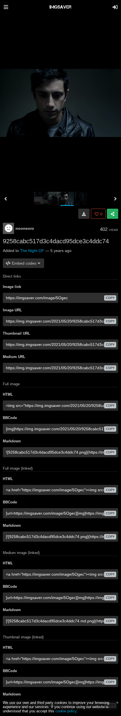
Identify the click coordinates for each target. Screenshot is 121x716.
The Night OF (32, 250)
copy (110, 298)
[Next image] (115, 198)
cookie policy (66, 711)
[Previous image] (5, 198)
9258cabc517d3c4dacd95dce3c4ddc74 (56, 241)
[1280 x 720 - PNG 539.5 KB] (83, 214)
